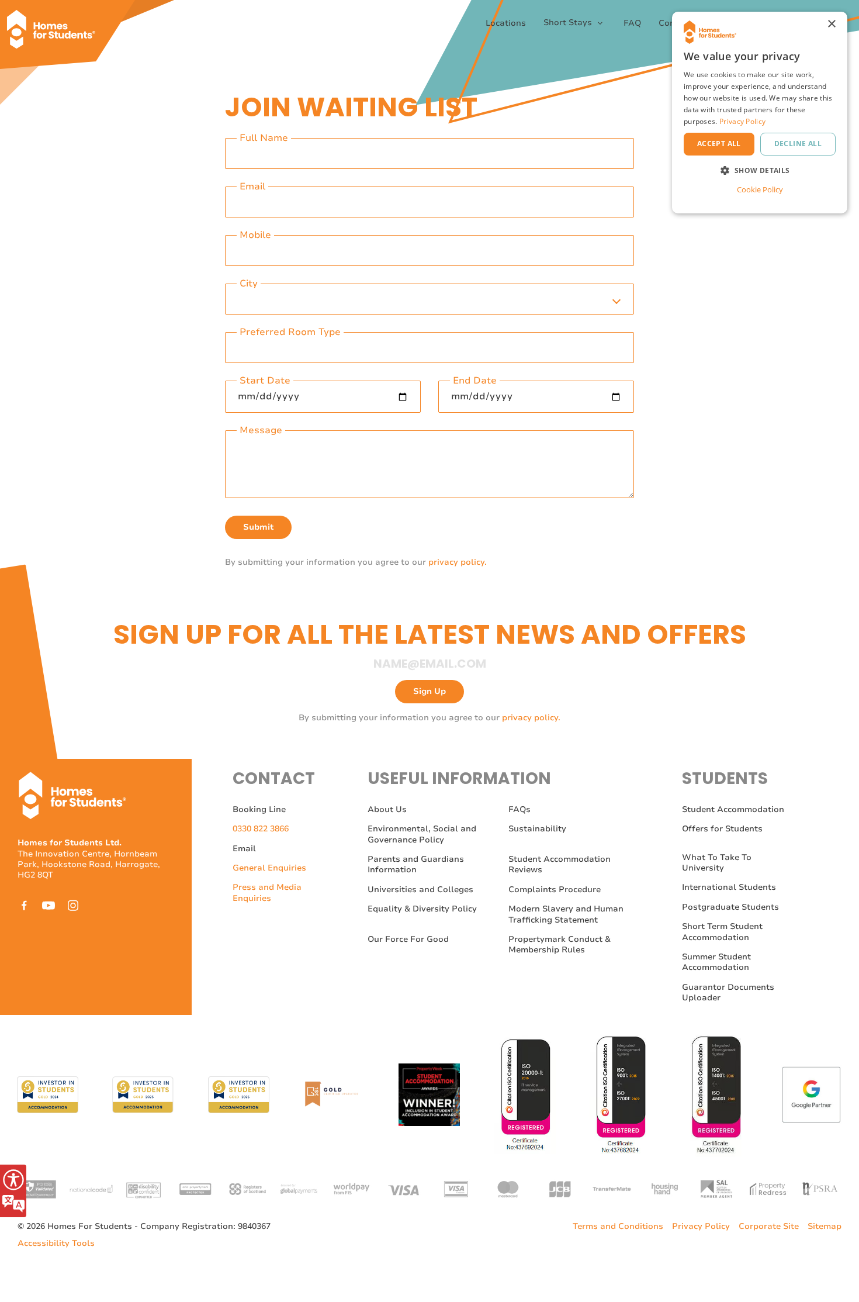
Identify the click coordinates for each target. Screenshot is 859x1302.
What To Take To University (716, 862)
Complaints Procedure (554, 889)
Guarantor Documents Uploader (728, 992)
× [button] (831, 24)
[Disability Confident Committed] (143, 1188)
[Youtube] (48, 905)
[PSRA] (819, 1188)
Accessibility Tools (56, 1243)
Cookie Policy (760, 189)
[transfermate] (611, 1188)
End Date (475, 381)
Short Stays (568, 23)
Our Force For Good (408, 939)
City (249, 284)
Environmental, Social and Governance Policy (422, 834)
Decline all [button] (798, 143)
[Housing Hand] (663, 1188)
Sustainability (537, 828)
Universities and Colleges (420, 889)
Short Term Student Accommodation (722, 931)
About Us (387, 809)
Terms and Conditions (618, 1226)
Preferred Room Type (290, 332)
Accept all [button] (719, 143)
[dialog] (759, 112)
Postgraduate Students (730, 907)
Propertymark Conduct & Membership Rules (559, 944)
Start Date (265, 381)
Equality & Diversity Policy (422, 908)
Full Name (264, 138)
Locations (506, 23)
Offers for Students (722, 828)
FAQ (632, 23)
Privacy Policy (701, 1226)
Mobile (255, 235)
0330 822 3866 (261, 828)
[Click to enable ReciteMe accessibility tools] (13, 1191)
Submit (258, 527)
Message (261, 430)
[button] (760, 170)
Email (252, 187)
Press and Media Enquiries (267, 892)
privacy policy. (457, 562)
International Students (729, 887)
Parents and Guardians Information (416, 864)
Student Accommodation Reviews (559, 864)
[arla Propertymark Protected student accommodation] (195, 1188)
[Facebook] (24, 905)
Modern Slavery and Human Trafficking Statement (566, 914)
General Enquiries (269, 867)
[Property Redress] (767, 1188)
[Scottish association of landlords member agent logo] (715, 1188)
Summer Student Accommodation (716, 962)
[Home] (55, 23)
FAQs (519, 809)
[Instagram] (73, 905)
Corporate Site (769, 1226)
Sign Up (429, 691)
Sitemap (824, 1226)
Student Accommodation (733, 809)
